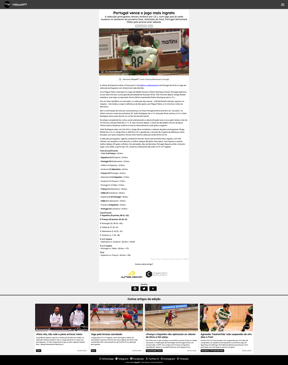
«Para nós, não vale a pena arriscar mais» (59, 334)
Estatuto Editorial (157, 362)
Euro (150, 26)
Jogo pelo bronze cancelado (106, 334)
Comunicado (151, 351)
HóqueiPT (137, 362)
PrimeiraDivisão (217, 351)
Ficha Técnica (145, 362)
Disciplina (205, 351)
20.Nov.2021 (141, 26)
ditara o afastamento (149, 85)
